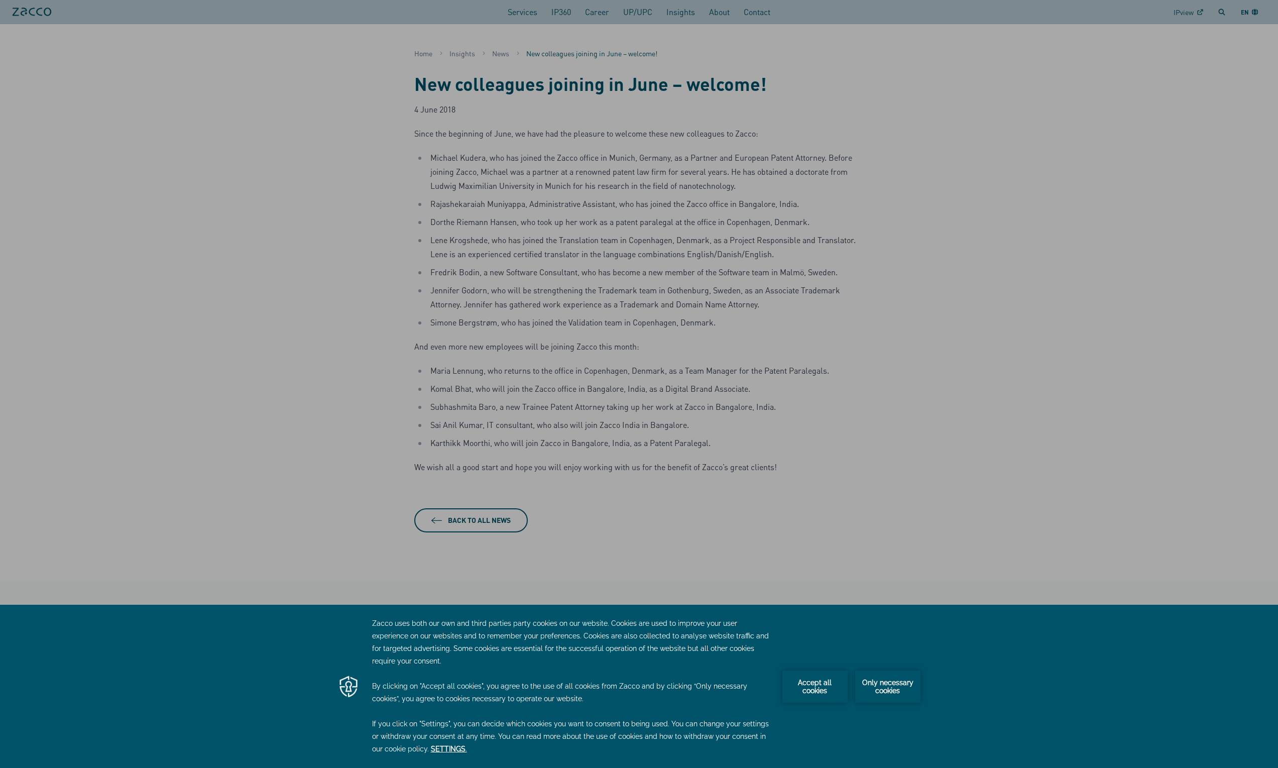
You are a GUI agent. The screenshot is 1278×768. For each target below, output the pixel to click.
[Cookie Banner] (639, 686)
